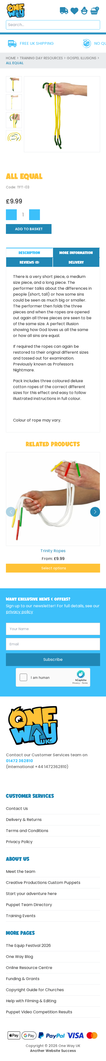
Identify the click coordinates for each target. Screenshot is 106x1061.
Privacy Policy (19, 842)
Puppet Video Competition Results (39, 1012)
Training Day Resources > (43, 58)
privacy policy (19, 612)
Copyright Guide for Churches (35, 990)
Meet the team (20, 871)
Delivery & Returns (24, 819)
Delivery (76, 262)
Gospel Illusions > (83, 58)
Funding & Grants (22, 979)
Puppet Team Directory (29, 905)
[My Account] (84, 11)
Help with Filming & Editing (31, 1001)
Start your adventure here (31, 893)
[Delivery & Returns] (64, 10)
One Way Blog (19, 956)
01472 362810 (19, 761)
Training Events (20, 916)
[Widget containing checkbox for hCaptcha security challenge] (53, 677)
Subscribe (53, 659)
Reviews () (29, 262)
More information (76, 252)
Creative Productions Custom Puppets (43, 882)
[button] (95, 512)
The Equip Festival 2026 (28, 945)
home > (13, 58)
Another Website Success (53, 1050)
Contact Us (17, 808)
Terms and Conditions (27, 831)
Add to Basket (29, 229)
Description (29, 252)
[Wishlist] (74, 10)
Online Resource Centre (29, 967)
